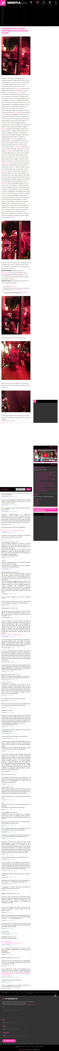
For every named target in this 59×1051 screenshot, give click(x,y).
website (13, 161)
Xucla (24, 149)
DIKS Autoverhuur (39, 1046)
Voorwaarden (29, 993)
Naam (3, 1026)
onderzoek (4, 183)
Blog (33, 1046)
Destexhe (9, 151)
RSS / (21, 992)
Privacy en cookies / (26, 992)
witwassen (4, 171)
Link (3, 1019)
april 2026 (37, 504)
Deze (14, 167)
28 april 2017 (25, 292)
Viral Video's (22, 1046)
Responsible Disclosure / (46, 992)
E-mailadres (5, 1032)
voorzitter (19, 92)
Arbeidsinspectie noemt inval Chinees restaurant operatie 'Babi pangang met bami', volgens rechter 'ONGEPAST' (45, 480)
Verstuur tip (10, 1040)
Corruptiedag (18, 88)
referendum (16, 112)
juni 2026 (37, 501)
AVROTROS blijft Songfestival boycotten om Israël (45, 482)
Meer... (36, 505)
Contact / (12, 992)
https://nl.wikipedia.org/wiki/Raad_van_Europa (12, 634)
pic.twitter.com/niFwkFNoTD (17, 289)
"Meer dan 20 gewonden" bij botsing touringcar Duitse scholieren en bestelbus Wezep (46, 489)
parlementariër (5, 273)
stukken (29, 1046)
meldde (12, 139)
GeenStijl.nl (21, 1049)
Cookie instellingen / (35, 992)
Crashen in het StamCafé (40, 491)
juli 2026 (36, 500)
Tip (3, 1007)
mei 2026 (37, 502)
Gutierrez (11, 217)
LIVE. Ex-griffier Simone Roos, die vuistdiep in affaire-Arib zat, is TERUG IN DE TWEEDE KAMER (45, 472)
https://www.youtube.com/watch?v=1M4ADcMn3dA (13, 530)
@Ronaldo (3, 421)
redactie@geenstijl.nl (30, 1004)
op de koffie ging (17, 147)
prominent (8, 163)
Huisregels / (17, 992)
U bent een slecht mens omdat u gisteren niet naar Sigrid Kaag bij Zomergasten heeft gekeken (45, 484)
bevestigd (25, 275)
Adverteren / (55, 992)
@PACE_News (13, 286)
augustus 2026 (38, 499)
